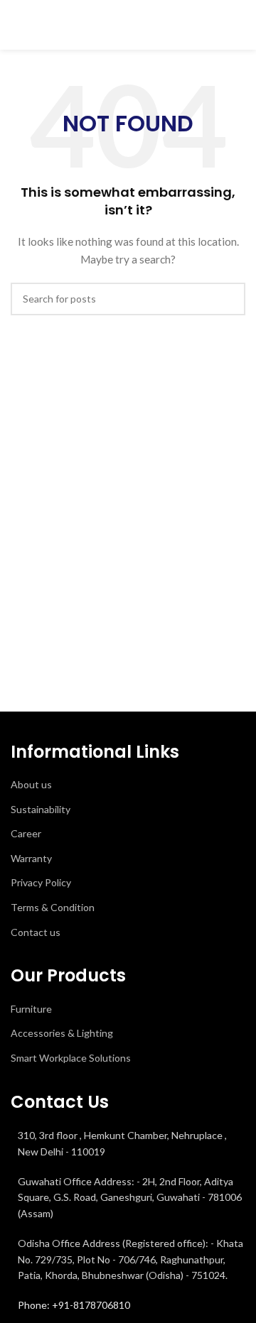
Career (26, 833)
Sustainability (40, 809)
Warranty (31, 858)
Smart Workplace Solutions (71, 1058)
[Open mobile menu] (239, 25)
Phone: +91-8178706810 (74, 1305)
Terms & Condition (53, 907)
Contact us (35, 932)
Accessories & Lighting (62, 1033)
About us (31, 784)
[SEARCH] (229, 299)
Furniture (31, 1009)
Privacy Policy (41, 882)
